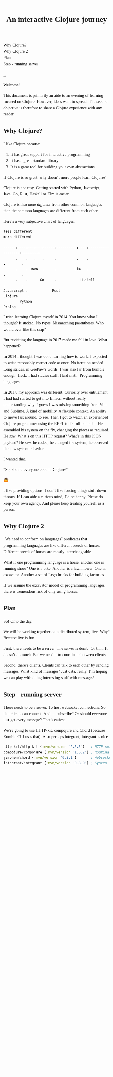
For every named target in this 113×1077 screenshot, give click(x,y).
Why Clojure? (14, 45)
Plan (7, 57)
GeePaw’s (38, 369)
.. (4, 74)
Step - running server (20, 64)
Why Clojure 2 (15, 51)
